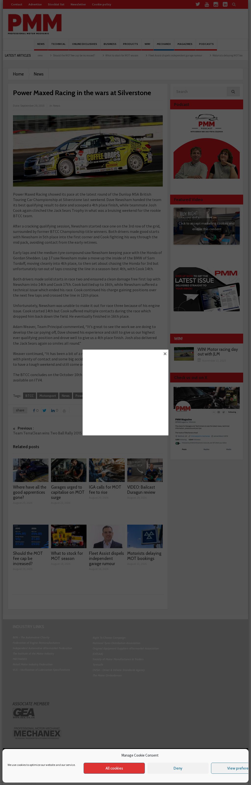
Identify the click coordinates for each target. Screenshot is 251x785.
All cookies (114, 768)
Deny (178, 768)
